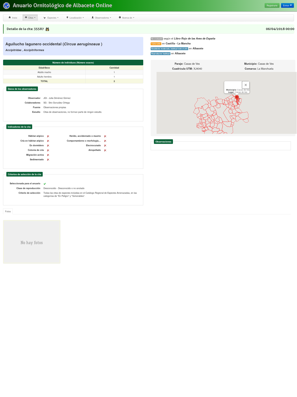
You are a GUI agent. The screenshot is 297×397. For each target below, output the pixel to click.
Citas (30, 17)
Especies (51, 17)
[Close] (246, 85)
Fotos (8, 211)
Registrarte (272, 5)
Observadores (102, 17)
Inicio (14, 17)
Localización (75, 17)
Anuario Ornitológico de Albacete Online (62, 5)
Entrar (286, 5)
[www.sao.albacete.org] (6, 5)
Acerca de (127, 17)
